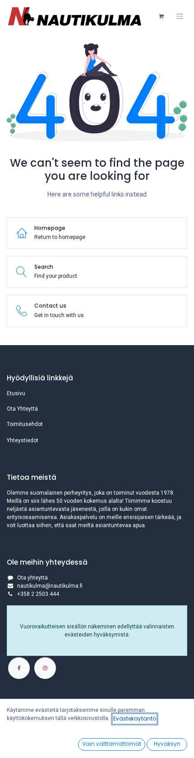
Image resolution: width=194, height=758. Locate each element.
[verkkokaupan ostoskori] (161, 16)
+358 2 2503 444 (38, 594)
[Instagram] (45, 668)
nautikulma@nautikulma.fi (50, 586)
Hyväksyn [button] (167, 744)
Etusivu (16, 393)
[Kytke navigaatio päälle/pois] (179, 16)
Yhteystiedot (22, 440)
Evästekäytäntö (134, 718)
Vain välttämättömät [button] (111, 744)
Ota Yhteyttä (22, 409)
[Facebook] (19, 668)
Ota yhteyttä (32, 578)
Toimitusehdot (25, 424)
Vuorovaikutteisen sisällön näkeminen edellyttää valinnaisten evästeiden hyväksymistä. (97, 630)
